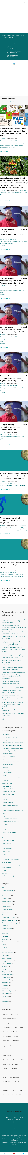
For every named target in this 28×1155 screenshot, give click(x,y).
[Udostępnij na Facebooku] (4, 1153)
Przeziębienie (5, 837)
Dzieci (3, 944)
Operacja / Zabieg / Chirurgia (10, 1064)
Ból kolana (5, 824)
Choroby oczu (5, 906)
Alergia (5, 1014)
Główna (4, 101)
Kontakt (18, 1119)
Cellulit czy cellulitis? (8, 764)
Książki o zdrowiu (19, 143)
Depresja (5, 740)
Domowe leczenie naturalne (7, 143)
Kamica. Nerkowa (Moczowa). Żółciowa (13, 810)
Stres (4, 1077)
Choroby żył (19, 1027)
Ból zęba (5, 827)
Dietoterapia (3, 192)
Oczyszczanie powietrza (9, 1051)
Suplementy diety (14, 1077)
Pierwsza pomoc (6, 977)
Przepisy (14, 1068)
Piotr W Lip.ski (14, 138)
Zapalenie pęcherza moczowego (11, 808)
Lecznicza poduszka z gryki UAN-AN (11, 695)
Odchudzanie (7, 1055)
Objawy (11, 530)
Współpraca (10, 1119)
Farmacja (4, 947)
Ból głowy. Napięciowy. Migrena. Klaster (12, 816)
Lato (16, 1036)
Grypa (4, 854)
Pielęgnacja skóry (6, 971)
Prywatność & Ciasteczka (14, 1122)
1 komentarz (22, 525)
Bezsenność (14, 1014)
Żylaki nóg (5, 759)
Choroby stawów (7, 1027)
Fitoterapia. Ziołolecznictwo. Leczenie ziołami (13, 672)
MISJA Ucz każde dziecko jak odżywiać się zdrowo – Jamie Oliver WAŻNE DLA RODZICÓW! (12, 704)
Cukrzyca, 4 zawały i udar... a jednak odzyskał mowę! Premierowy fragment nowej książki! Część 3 (13, 378)
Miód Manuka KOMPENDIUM (10, 665)
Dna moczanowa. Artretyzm (10, 832)
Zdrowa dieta (19, 145)
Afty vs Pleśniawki (6, 862)
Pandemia (6, 1068)
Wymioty (5, 799)
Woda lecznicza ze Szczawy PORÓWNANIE (13, 687)
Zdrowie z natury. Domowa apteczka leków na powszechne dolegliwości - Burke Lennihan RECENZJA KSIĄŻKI (14, 475)
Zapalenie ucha (6, 851)
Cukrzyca (5, 813)
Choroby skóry (5, 912)
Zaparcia (14, 1090)
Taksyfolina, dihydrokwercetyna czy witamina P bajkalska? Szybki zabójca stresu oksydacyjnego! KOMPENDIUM (14, 642)
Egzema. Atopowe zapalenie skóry (10, 761)
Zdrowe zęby (5, 1001)
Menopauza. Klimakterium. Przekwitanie (13, 742)
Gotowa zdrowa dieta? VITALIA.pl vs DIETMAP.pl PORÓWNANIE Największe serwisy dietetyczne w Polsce (14, 627)
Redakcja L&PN (14, 237)
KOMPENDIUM (4, 147)
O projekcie (15, 1117)
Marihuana (6, 1040)
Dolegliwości (24, 527)
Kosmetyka (5, 955)
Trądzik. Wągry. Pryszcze (9, 770)
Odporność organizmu (8, 1059)
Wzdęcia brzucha (7, 786)
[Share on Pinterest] (14, 1153)
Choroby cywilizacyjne (7, 890)
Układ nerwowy (23, 530)
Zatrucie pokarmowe (8, 802)
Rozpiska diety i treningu (9, 1073)
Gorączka (4, 873)
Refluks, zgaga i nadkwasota (10, 789)
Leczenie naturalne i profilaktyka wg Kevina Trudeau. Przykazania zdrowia (14, 564)
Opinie (22, 1117)
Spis (9, 147)
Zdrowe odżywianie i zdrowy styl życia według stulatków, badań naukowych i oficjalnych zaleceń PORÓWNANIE (13, 620)
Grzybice (14, 1031)
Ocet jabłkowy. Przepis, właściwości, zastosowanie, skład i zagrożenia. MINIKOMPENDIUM (11, 683)
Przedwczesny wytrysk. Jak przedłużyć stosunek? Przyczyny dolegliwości (12, 520)
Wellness (13, 147)
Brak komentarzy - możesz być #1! (9, 141)
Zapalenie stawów (7, 835)
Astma (4, 870)
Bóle (3, 887)
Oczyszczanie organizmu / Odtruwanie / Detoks (13, 1045)
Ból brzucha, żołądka (7, 783)
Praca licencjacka (6, 980)
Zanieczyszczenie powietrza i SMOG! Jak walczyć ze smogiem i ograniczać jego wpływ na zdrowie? (13, 649)
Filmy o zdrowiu (6, 950)
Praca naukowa (6, 982)
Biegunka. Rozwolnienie (9, 791)
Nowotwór (4, 966)
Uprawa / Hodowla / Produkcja (10, 1086)
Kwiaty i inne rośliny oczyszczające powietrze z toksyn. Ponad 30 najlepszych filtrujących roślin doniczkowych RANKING (14, 655)
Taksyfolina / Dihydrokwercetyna (11, 1081)
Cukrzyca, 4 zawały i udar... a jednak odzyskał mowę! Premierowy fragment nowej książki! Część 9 (13, 231)
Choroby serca (17, 1023)
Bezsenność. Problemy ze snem (11, 737)
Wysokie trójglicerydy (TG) (9, 751)
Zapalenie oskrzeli (7, 848)
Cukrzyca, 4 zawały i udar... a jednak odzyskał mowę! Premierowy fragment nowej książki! (13, 427)
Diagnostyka (5, 933)
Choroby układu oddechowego (9, 920)
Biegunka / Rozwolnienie (9, 1018)
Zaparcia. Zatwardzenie (8, 794)
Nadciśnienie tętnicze (8, 753)
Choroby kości (5, 898)
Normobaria (3, 245)
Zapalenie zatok (7, 843)
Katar (4, 856)
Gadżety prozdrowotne (6, 241)
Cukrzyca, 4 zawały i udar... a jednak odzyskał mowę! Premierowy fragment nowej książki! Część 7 (13, 280)
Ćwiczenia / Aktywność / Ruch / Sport (12, 1095)
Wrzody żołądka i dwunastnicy (10, 805)
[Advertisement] (14, 19)
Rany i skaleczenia (7, 772)
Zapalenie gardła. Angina (9, 840)
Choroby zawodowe (7, 928)
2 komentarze (22, 190)
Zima (22, 1090)
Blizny (4, 775)
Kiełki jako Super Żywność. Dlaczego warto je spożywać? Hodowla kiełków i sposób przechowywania (13, 676)
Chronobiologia (6, 931)
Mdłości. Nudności (7, 797)
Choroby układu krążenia (8, 914)
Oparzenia (20, 1059)
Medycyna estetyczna (7, 961)
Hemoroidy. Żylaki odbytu (9, 756)
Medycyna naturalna (5, 145)
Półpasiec (5, 780)
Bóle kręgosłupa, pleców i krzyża (11, 821)
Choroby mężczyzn (5, 527)
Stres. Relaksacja (6, 734)
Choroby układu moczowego (9, 917)
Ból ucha (5, 829)
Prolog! (6, 1117)
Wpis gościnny (9, 243)
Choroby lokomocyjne (7, 901)
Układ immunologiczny (7, 990)
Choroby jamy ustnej (7, 893)
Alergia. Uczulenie (6, 867)
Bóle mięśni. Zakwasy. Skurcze (10, 818)
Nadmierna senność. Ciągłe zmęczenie (12, 745)
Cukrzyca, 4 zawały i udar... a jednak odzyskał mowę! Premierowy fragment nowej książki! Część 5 (13, 329)
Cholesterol (6, 1023)
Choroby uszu (5, 925)
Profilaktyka (19, 192)
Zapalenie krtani (7, 846)
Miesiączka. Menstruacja (8, 876)
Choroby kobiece (6, 895)
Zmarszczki (5, 767)
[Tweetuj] (23, 1153)
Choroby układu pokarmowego (10, 923)
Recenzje (13, 145)
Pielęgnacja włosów (7, 974)
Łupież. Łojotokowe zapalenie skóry (12, 778)
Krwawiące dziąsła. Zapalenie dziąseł (12, 865)
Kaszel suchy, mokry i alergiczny (11, 859)
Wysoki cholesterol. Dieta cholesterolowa (12, 748)
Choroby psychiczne (15, 527)
